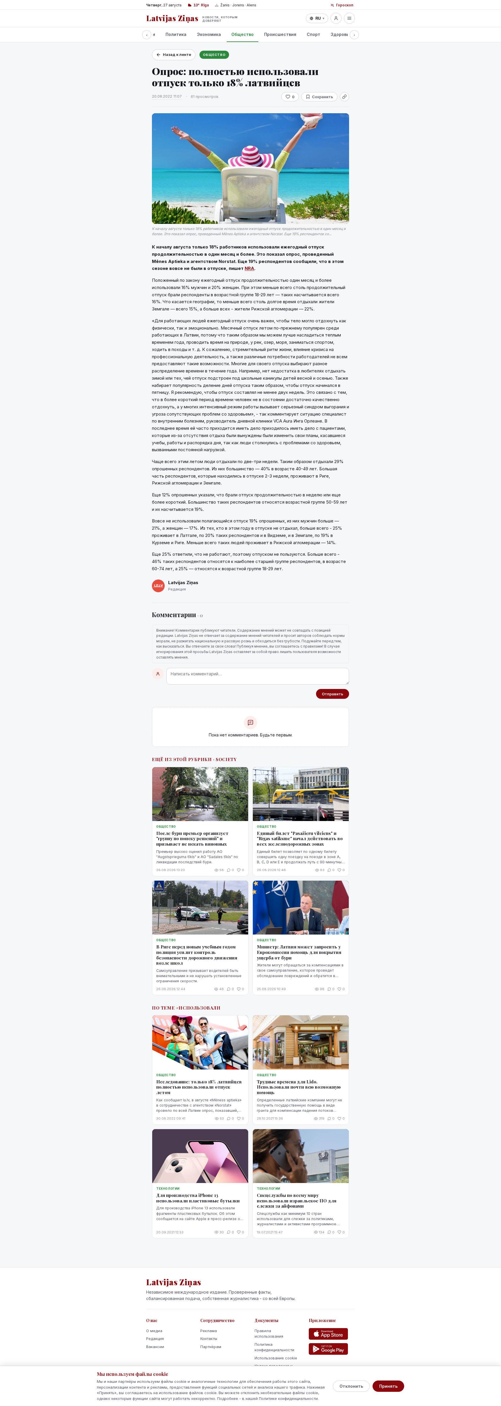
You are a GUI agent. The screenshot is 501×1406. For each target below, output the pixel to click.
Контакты (208, 1338)
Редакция (155, 1338)
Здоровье (341, 34)
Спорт (313, 34)
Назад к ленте (177, 54)
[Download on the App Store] (328, 1334)
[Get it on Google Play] (328, 1349)
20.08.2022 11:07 (167, 96)
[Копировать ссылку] (344, 96)
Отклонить (351, 1386)
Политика (176, 34)
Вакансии (155, 1346)
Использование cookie (276, 1358)
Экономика (209, 34)
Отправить (332, 694)
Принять (388, 1386)
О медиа (154, 1330)
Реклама (208, 1330)
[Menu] (349, 18)
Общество (242, 34)
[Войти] (336, 18)
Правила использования (269, 1333)
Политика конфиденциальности (274, 1347)
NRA (249, 268)
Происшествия (280, 34)
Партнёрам (210, 1346)
